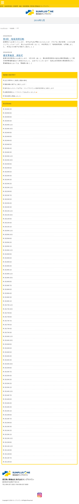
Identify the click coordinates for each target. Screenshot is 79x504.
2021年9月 (8, 219)
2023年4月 (8, 175)
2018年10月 (9, 277)
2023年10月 (9, 160)
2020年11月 (9, 230)
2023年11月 (9, 156)
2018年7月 (8, 285)
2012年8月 (8, 442)
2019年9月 (8, 254)
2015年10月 (9, 364)
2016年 (12, 28)
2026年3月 (8, 109)
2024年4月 (8, 148)
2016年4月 (8, 356)
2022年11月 (9, 187)
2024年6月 (8, 140)
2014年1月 (8, 411)
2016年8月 (8, 344)
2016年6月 (8, 348)
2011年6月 (8, 462)
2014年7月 (8, 395)
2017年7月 (8, 321)
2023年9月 (8, 164)
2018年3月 (8, 297)
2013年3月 (8, 426)
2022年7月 (8, 195)
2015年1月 (8, 387)
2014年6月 (8, 399)
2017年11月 (9, 305)
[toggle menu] (2, 2)
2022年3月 (8, 207)
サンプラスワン (17, 500)
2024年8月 (8, 136)
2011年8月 (8, 454)
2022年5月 (8, 199)
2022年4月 (8, 203)
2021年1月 (8, 227)
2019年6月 (8, 258)
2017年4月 (8, 328)
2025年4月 (8, 121)
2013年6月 (8, 422)
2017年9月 (8, 313)
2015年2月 (8, 383)
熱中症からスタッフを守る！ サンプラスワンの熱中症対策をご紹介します (29, 88)
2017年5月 (8, 324)
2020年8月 (8, 238)
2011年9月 (8, 450)
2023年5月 (8, 172)
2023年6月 (8, 168)
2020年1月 (8, 246)
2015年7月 (8, 371)
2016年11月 (9, 336)
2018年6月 (8, 289)
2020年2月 (8, 242)
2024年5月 (8, 144)
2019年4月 (8, 266)
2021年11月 (9, 211)
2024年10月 (9, 128)
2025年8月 (8, 117)
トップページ (4, 28)
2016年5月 (8, 352)
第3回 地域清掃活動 (13, 39)
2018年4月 (8, 293)
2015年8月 (8, 368)
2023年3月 (8, 179)
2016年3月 (8, 360)
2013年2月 (8, 430)
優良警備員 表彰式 (13, 55)
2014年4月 (8, 403)
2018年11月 (9, 274)
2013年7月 (8, 419)
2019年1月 (8, 270)
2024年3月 (8, 152)
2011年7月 (8, 458)
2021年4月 (8, 222)
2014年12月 (9, 391)
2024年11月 (9, 125)
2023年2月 (8, 183)
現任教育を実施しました (13, 96)
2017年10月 (9, 309)
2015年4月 (8, 375)
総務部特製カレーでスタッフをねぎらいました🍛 (21, 92)
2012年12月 (9, 438)
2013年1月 (8, 434)
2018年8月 (8, 281)
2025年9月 (8, 113)
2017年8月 (8, 317)
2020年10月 (9, 234)
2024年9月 (8, 132)
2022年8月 (8, 191)
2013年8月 (8, 415)
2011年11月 (9, 446)
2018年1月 (8, 301)
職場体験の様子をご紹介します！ (16, 84)
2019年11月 (9, 250)
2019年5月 (8, 262)
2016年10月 (9, 340)
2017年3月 (8, 332)
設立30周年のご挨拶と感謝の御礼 (16, 80)
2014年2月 (8, 407)
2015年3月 (8, 379)
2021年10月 (9, 215)
